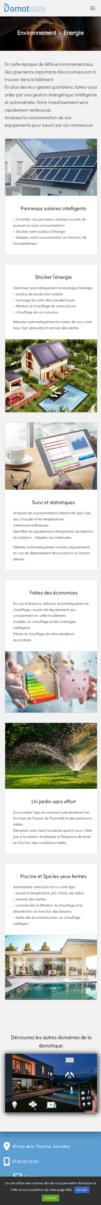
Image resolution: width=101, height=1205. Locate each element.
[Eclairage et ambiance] (14, 1104)
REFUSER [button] (82, 1190)
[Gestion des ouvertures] (69, 1060)
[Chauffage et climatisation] (69, 1089)
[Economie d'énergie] (32, 1104)
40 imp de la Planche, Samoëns (41, 1146)
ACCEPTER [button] (50, 1198)
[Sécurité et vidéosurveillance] (69, 1075)
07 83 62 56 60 (25, 1161)
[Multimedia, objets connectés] (51, 1104)
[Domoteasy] (27, 8)
